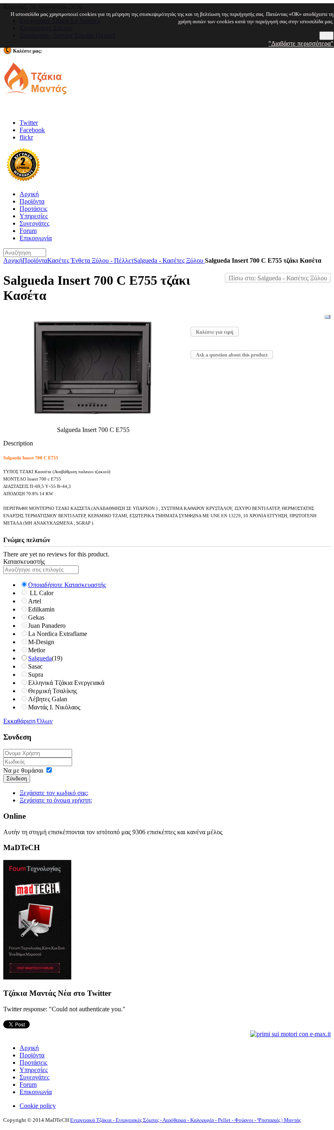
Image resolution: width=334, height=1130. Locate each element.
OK (326, 36)
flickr (26, 137)
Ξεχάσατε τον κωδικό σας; (54, 792)
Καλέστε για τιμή (214, 332)
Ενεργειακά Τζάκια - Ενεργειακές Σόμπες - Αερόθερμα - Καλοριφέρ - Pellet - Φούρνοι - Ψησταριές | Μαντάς (185, 1120)
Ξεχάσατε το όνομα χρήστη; (56, 800)
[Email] (327, 318)
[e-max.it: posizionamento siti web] (290, 1033)
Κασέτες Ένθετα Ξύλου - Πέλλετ (90, 260)
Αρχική (12, 260)
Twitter (29, 122)
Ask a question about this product (232, 355)
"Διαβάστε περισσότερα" (301, 43)
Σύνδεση (17, 778)
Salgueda (40, 658)
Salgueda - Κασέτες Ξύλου (169, 260)
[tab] (167, 561)
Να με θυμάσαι (23, 770)
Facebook (32, 129)
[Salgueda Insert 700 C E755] (93, 422)
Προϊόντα (34, 260)
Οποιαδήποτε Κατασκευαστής (67, 584)
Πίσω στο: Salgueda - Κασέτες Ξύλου (278, 278)
